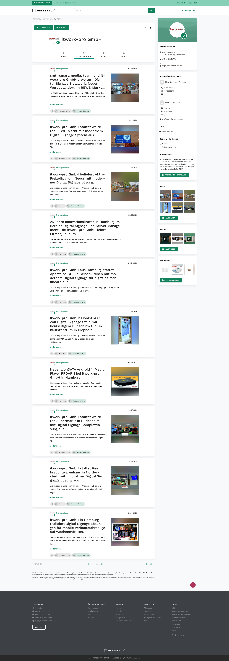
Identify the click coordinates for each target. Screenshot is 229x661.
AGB (173, 608)
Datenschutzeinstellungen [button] (182, 614)
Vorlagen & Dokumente (152, 618)
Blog (145, 621)
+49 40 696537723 (171, 111)
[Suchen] (151, 10)
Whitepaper (148, 608)
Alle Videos (170, 249)
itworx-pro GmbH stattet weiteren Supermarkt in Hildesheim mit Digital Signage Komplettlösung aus (76, 423)
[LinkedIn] (175, 635)
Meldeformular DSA (179, 618)
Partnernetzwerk (94, 608)
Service (91, 618)
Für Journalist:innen (123, 621)
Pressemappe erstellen (175, 175)
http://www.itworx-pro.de (172, 66)
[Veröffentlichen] (193, 585)
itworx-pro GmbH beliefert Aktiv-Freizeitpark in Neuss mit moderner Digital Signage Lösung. (77, 178)
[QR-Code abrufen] (145, 27)
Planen (118, 608)
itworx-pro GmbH (62, 69)
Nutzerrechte (177, 621)
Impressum (176, 624)
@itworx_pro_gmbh (169, 147)
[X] (181, 635)
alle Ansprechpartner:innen (172, 119)
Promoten (120, 614)
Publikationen (149, 614)
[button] (52, 111)
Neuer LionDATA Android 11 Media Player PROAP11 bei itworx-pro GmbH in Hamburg (77, 373)
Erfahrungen (93, 611)
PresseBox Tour (43, 3)
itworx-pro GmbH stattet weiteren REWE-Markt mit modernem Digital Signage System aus (76, 131)
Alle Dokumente (171, 280)
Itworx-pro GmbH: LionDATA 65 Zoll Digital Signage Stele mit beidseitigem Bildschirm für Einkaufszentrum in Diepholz (77, 324)
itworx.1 (165, 144)
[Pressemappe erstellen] (150, 27)
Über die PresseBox (98, 604)
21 (102, 564)
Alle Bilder (170, 218)
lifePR (174, 630)
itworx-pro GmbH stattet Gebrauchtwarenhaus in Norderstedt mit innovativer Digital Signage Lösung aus (76, 474)
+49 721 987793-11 (42, 614)
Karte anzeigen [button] (168, 131)
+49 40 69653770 (169, 59)
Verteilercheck (177, 627)
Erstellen (119, 611)
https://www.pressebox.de (45, 621)
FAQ (89, 614)
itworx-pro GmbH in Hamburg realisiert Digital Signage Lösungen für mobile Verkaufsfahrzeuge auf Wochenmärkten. (77, 526)
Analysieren (120, 618)
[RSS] (178, 635)
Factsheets (148, 611)
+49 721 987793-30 (42, 611)
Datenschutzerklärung (180, 611)
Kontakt (62, 28)
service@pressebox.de (84, 579)
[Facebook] (172, 635)
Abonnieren (44, 28)
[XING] (184, 635)
